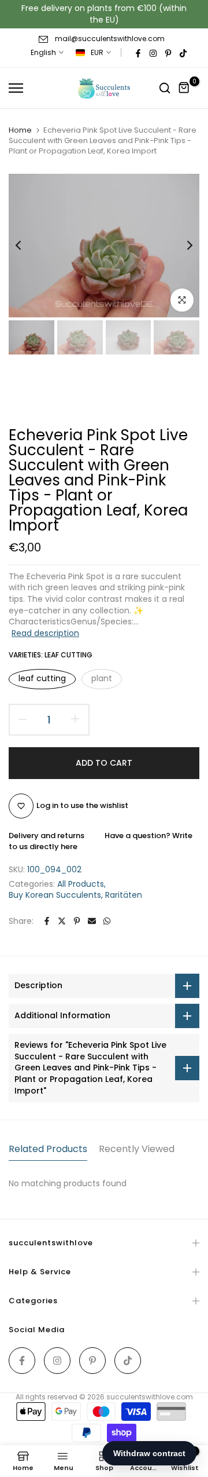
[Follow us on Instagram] (153, 53)
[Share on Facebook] (46, 921)
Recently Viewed (136, 1149)
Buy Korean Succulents (55, 895)
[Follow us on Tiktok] (183, 53)
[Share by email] (91, 921)
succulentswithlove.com (149, 1397)
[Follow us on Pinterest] (168, 53)
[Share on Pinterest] (76, 921)
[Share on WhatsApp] (107, 921)
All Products (80, 884)
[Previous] (26, 245)
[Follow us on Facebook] (138, 53)
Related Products (48, 1149)
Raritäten (123, 895)
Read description (45, 633)
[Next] (182, 245)
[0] (184, 88)
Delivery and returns (46, 835)
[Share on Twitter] (61, 921)
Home (20, 130)
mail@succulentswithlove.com (110, 38)
